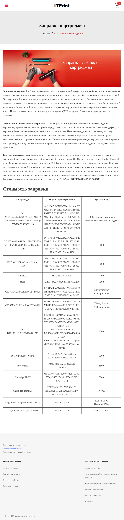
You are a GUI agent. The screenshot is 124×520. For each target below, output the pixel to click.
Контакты (89, 501)
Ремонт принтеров (93, 495)
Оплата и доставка (11, 468)
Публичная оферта (11, 480)
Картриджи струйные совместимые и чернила (101, 476)
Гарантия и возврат (11, 486)
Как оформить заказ (11, 474)
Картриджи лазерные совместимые (100, 483)
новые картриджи (92, 468)
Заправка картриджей (12, 449)
